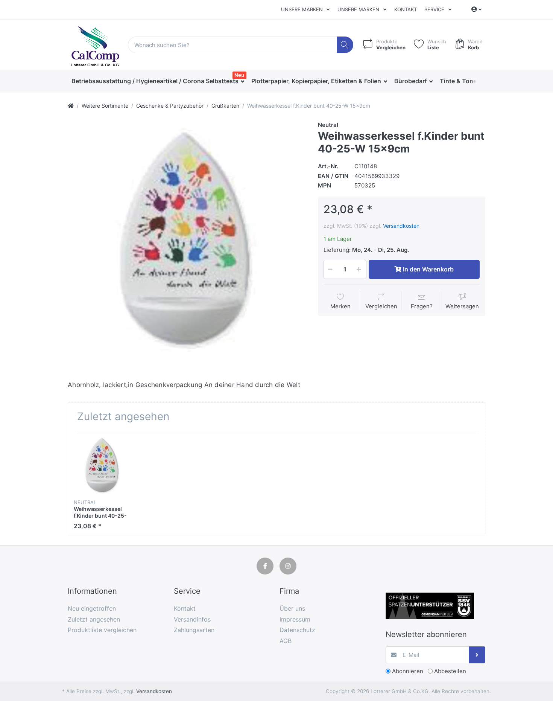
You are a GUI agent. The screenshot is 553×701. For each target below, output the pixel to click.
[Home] (71, 106)
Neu (239, 75)
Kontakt (405, 9)
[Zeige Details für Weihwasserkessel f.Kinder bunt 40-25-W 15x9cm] (102, 465)
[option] (187, 240)
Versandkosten (401, 225)
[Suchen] (345, 45)
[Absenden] (477, 654)
